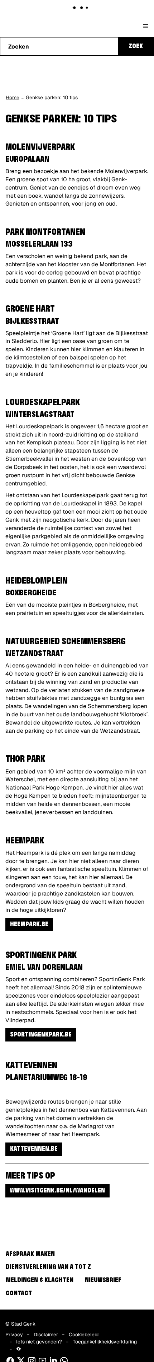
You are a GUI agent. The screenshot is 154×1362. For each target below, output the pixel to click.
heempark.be (29, 924)
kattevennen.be (34, 1149)
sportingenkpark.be (41, 1035)
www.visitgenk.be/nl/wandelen (57, 1191)
